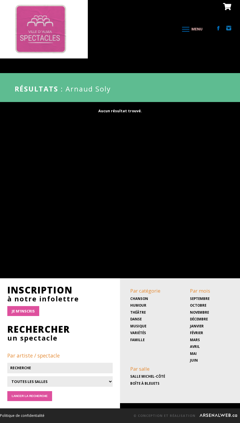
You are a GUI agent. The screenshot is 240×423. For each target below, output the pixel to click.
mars (195, 340)
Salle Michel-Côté (147, 376)
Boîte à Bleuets (145, 383)
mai (193, 353)
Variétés (138, 333)
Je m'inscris (23, 311)
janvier (197, 326)
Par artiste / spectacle (33, 355)
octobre (198, 305)
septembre (200, 298)
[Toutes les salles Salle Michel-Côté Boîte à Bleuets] (60, 388)
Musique (138, 326)
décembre (199, 319)
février (196, 333)
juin (194, 360)
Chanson (139, 298)
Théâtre (138, 312)
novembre (199, 312)
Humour (138, 305)
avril (195, 346)
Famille (137, 340)
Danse (136, 319)
